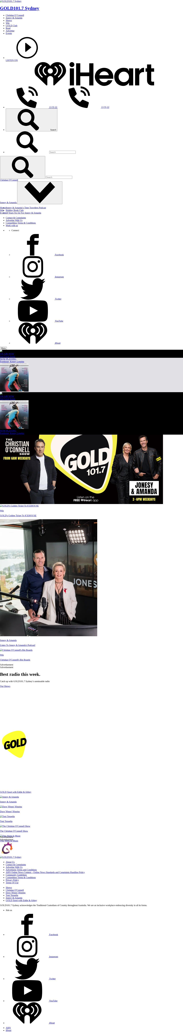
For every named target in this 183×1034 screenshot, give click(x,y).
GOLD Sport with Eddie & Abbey (21, 900)
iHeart (8, 1030)
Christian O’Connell (15, 15)
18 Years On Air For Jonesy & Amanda (23, 213)
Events (9, 33)
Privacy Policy (12, 880)
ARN (8, 1028)
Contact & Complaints (16, 218)
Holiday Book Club (15, 210)
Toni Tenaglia (12, 895)
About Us (10, 862)
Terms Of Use (12, 882)
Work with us (12, 225)
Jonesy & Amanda (14, 18)
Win (7, 23)
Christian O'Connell (9, 180)
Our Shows (5, 686)
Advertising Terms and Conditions (21, 870)
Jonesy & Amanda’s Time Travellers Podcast (26, 207)
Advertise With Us (14, 220)
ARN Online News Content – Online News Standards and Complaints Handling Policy (45, 872)
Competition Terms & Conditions (21, 223)
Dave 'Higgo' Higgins (15, 892)
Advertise (10, 31)
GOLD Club (11, 25)
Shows (9, 20)
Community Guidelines (16, 875)
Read (8, 28)
